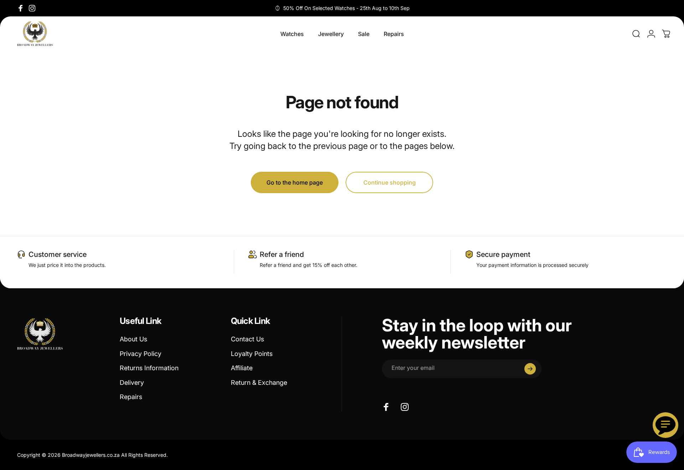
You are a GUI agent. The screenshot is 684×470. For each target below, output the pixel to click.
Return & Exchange (259, 382)
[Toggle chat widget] (665, 425)
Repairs (131, 397)
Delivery (132, 382)
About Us (133, 339)
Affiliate (242, 368)
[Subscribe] (530, 369)
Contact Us (247, 339)
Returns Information (149, 368)
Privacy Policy (140, 353)
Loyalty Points (252, 353)
